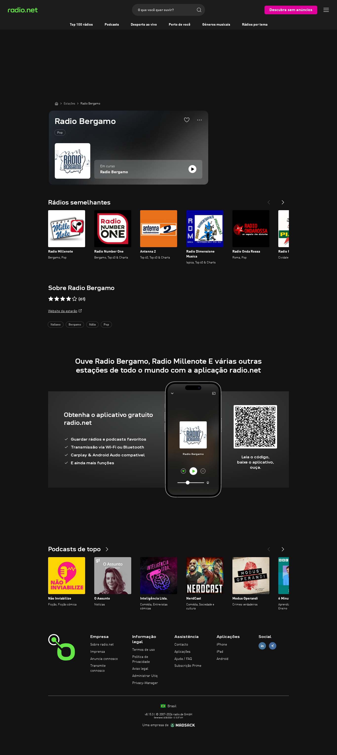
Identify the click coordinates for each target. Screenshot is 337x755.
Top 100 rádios (81, 24)
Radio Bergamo (114, 172)
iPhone (222, 644)
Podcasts (112, 24)
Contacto (181, 644)
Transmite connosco (98, 668)
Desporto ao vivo (144, 24)
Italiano (56, 324)
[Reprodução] (192, 169)
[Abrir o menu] (326, 10)
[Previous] (269, 200)
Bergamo (75, 324)
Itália (92, 324)
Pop (60, 132)
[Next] (283, 200)
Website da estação (62, 311)
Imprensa (97, 651)
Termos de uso (143, 650)
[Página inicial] (56, 103)
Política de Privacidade (141, 659)
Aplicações (182, 651)
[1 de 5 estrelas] (51, 299)
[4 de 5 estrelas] (69, 299)
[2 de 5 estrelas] (57, 299)
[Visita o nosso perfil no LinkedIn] (262, 646)
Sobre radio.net (102, 644)
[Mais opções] (199, 120)
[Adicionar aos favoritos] (187, 120)
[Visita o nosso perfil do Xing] (273, 646)
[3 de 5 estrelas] (63, 299)
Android (222, 659)
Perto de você (179, 24)
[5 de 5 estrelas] (74, 299)
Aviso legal (140, 668)
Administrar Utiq (145, 676)
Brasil (171, 706)
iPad (220, 651)
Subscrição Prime (187, 666)
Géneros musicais (216, 24)
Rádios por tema (254, 24)
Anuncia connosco (104, 659)
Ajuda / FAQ (183, 659)
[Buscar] (199, 10)
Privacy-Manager (145, 683)
